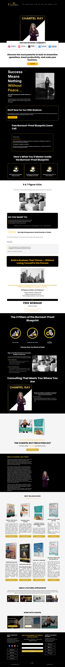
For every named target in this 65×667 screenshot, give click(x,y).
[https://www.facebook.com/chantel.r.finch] (53, 46)
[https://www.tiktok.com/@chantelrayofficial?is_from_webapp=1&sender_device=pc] (32, 46)
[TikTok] (17, 646)
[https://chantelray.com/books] (39, 426)
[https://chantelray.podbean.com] (25, 426)
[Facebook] (9, 646)
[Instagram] (12, 646)
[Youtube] (14, 646)
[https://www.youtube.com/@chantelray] (22, 46)
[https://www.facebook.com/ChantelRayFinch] (42, 46)
